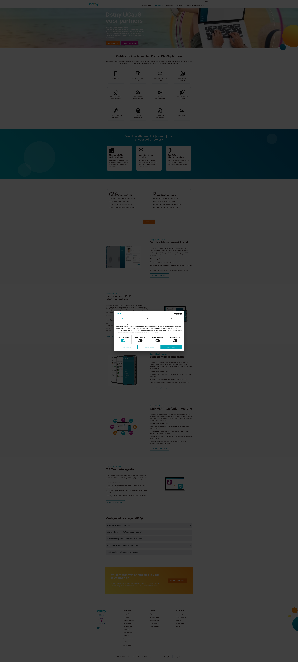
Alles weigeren (127, 347)
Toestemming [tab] (125, 319)
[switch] (140, 340)
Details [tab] (149, 319)
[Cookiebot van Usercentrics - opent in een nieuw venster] (175, 314)
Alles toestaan (171, 347)
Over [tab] (172, 319)
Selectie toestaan (149, 347)
